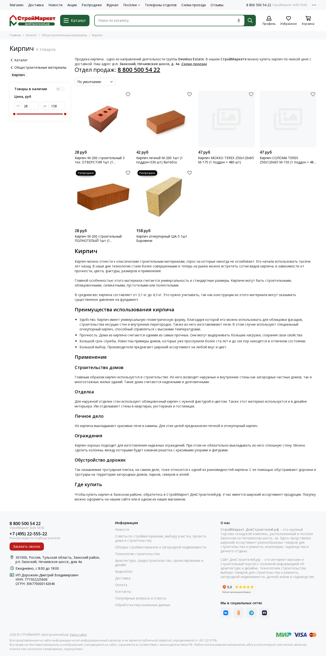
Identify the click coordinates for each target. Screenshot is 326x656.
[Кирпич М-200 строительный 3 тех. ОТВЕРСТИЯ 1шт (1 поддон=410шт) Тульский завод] (103, 119)
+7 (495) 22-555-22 (28, 533)
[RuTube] (264, 613)
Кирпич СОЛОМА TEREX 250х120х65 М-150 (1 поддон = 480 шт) (287, 160)
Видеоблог (124, 571)
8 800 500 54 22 (258, 5)
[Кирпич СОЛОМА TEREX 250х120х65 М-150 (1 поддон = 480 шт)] (288, 119)
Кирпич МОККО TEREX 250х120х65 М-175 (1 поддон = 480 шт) (226, 160)
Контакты (123, 591)
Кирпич (18, 75)
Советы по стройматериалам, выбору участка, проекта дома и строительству (160, 538)
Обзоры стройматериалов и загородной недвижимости (160, 547)
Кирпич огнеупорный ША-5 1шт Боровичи (161, 238)
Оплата (121, 585)
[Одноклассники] (238, 613)
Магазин (16, 5)
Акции (72, 5)
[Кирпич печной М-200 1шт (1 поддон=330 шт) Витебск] (164, 119)
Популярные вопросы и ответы (140, 598)
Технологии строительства (137, 554)
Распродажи (92, 5)
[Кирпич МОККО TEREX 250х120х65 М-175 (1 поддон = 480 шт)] (226, 119)
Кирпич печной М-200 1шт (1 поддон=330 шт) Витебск (159, 160)
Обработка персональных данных (142, 605)
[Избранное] (127, 94)
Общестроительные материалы (64, 35)
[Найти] (250, 20)
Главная (15, 35)
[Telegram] (251, 613)
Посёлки (130, 5)
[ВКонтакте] (226, 613)
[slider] (14, 114)
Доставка (36, 5)
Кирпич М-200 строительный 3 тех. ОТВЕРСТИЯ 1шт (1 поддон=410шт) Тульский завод (100, 160)
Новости (55, 5)
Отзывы (216, 5)
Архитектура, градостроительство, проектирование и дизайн (159, 562)
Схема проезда (193, 5)
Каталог (31, 35)
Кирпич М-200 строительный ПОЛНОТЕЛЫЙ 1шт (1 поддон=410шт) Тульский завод (100, 238)
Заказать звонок (26, 546)
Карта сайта (78, 635)
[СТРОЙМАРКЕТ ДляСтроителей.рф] (32, 20)
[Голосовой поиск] (239, 20)
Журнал (112, 5)
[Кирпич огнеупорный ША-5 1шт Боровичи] (164, 197)
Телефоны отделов (161, 5)
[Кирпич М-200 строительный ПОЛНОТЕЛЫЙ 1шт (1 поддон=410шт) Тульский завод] (103, 197)
